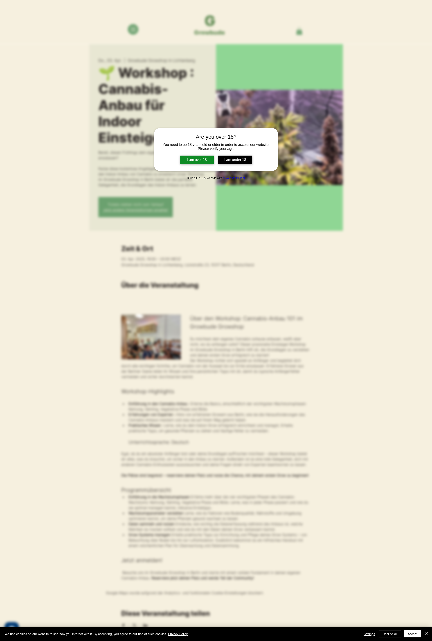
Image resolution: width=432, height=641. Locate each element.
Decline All (389, 634)
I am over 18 (197, 160)
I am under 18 (235, 160)
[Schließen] (426, 633)
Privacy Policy (178, 634)
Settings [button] (369, 634)
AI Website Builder (234, 178)
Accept (412, 634)
